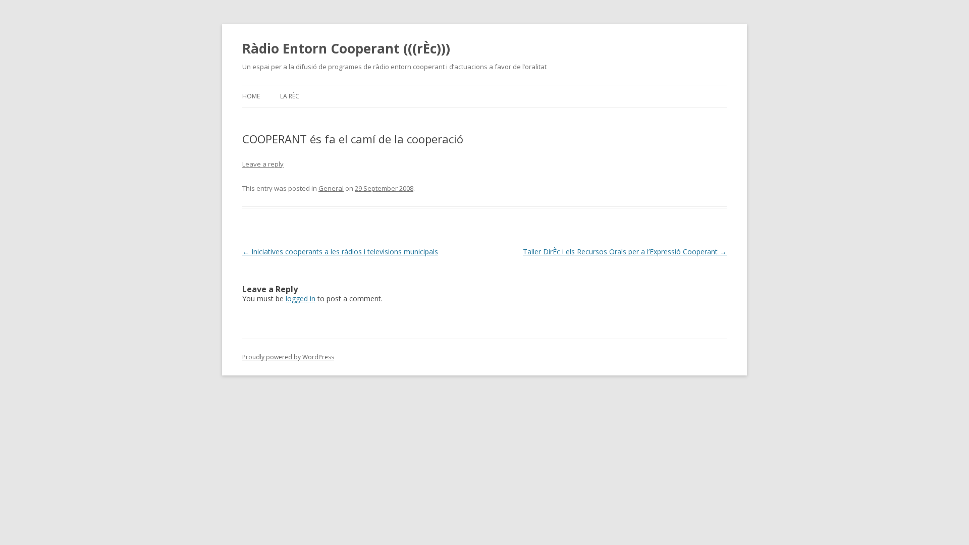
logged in (300, 298)
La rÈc (289, 96)
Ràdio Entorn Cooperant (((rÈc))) (346, 48)
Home (251, 96)
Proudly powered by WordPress (288, 357)
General (331, 188)
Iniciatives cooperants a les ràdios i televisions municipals (340, 251)
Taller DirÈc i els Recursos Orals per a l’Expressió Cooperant (625, 251)
